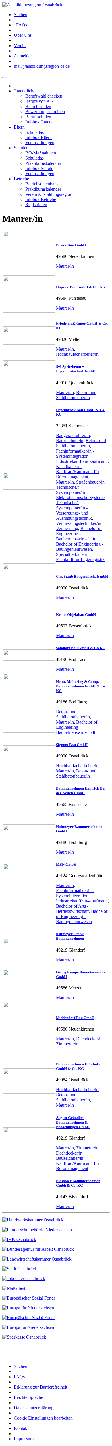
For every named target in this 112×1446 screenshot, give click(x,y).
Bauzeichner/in (69, 440)
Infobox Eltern (38, 137)
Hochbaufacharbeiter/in (77, 354)
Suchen (20, 14)
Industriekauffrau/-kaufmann (82, 461)
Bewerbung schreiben (45, 111)
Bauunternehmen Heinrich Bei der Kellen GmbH (80, 790)
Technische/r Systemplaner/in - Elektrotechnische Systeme (80, 492)
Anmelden (23, 55)
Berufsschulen (38, 116)
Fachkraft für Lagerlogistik (80, 559)
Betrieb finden (38, 106)
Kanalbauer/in (69, 466)
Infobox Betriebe (40, 199)
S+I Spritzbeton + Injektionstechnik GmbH (76, 368)
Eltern (19, 127)
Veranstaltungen (39, 142)
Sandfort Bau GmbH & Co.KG (80, 648)
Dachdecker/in (89, 1038)
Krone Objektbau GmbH (76, 614)
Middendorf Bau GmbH (75, 1018)
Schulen (21, 147)
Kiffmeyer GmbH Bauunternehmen (70, 936)
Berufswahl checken (43, 96)
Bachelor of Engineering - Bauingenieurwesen (79, 547)
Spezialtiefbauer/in (73, 554)
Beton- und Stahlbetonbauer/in (76, 395)
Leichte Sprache (28, 1397)
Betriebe (21, 178)
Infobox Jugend (39, 121)
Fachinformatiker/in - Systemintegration (75, 454)
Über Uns (23, 35)
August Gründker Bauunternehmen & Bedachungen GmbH (73, 1122)
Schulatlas (34, 132)
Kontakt (21, 1428)
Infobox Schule (39, 168)
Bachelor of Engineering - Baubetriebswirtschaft (79, 533)
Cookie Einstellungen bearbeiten (43, 1418)
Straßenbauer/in (90, 482)
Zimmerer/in (67, 1043)
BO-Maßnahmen (40, 152)
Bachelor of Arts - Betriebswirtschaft (72, 909)
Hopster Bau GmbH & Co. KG (80, 287)
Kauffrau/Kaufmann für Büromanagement (77, 474)
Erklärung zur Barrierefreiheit (40, 1387)
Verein (20, 45)
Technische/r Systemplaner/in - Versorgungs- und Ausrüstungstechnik (74, 510)
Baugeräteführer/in (73, 435)
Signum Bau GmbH (72, 745)
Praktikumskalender (43, 163)
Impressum (24, 1438)
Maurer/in (65, 266)
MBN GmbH (66, 864)
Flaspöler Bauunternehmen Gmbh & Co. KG (78, 1183)
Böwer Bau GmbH (71, 245)
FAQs (20, 24)
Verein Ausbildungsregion (48, 194)
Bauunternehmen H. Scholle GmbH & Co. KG (78, 1066)
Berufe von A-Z (39, 101)
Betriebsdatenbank (42, 183)
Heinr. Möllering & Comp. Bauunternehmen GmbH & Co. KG (81, 686)
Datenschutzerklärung (33, 1407)
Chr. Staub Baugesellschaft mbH (82, 576)
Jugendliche (24, 90)
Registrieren (36, 204)
